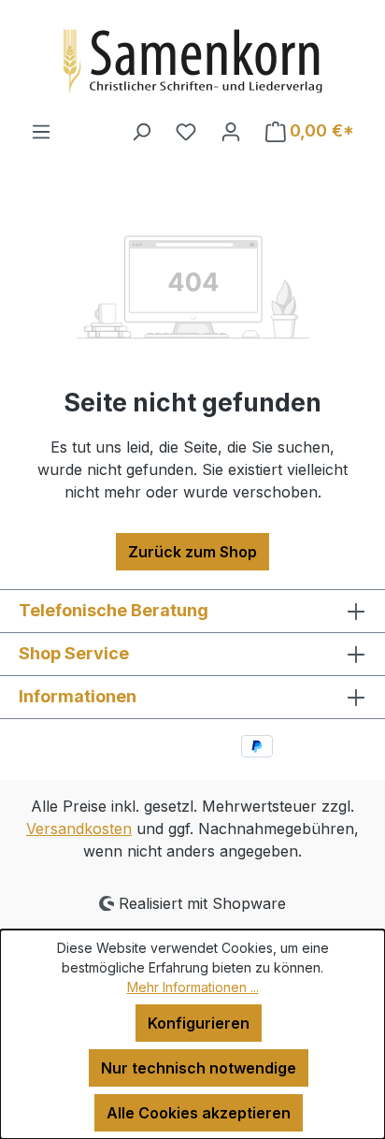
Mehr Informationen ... (193, 987)
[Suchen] (141, 131)
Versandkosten (79, 828)
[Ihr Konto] (230, 131)
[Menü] (41, 131)
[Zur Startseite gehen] (192, 59)
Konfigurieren (199, 1023)
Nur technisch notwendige (198, 1068)
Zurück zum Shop (192, 551)
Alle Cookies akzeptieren (199, 1112)
